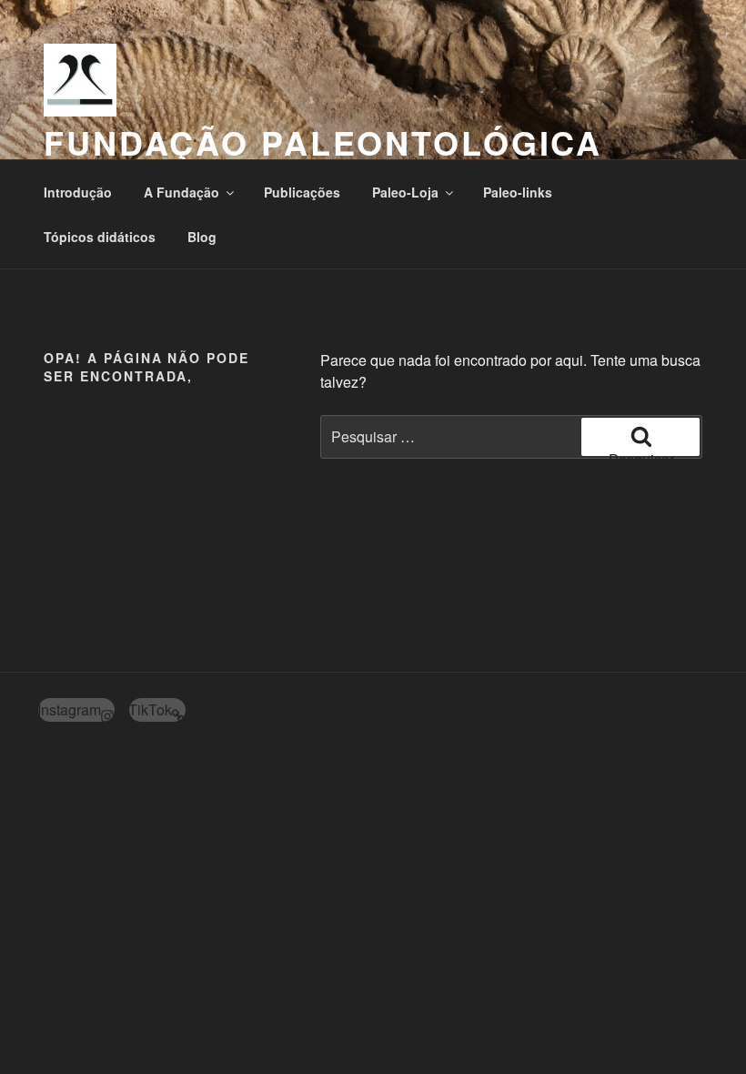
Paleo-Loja (405, 192)
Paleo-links (517, 192)
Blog (202, 237)
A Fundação (181, 192)
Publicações (302, 192)
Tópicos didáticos (100, 237)
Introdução (78, 192)
